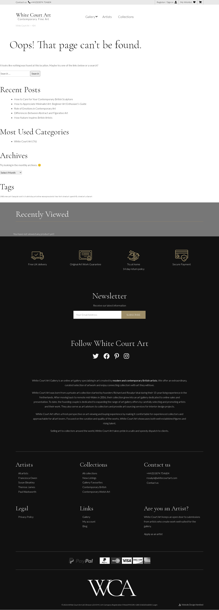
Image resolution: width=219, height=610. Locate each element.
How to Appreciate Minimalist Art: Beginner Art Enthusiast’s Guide (50, 103)
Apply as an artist (153, 533)
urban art (88, 196)
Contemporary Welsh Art (96, 491)
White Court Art (23, 141)
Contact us (153, 482)
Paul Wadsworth (27, 491)
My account (88, 521)
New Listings (89, 477)
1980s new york (6, 196)
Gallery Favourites (92, 482)
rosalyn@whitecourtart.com (162, 477)
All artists (23, 473)
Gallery (86, 516)
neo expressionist (48, 196)
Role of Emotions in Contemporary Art (35, 108)
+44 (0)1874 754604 (40, 2)
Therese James (26, 487)
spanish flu (74, 196)
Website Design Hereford (192, 604)
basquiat (15, 196)
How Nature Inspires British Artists (33, 117)
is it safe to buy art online (32, 196)
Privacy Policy (26, 516)
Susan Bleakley (26, 482)
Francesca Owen (27, 477)
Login (155, 605)
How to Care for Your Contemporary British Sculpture (43, 99)
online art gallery (72, 380)
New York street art (62, 196)
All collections (89, 473)
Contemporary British (94, 487)
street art (81, 196)
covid (21, 196)
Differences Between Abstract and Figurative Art (41, 112)
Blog (84, 526)
